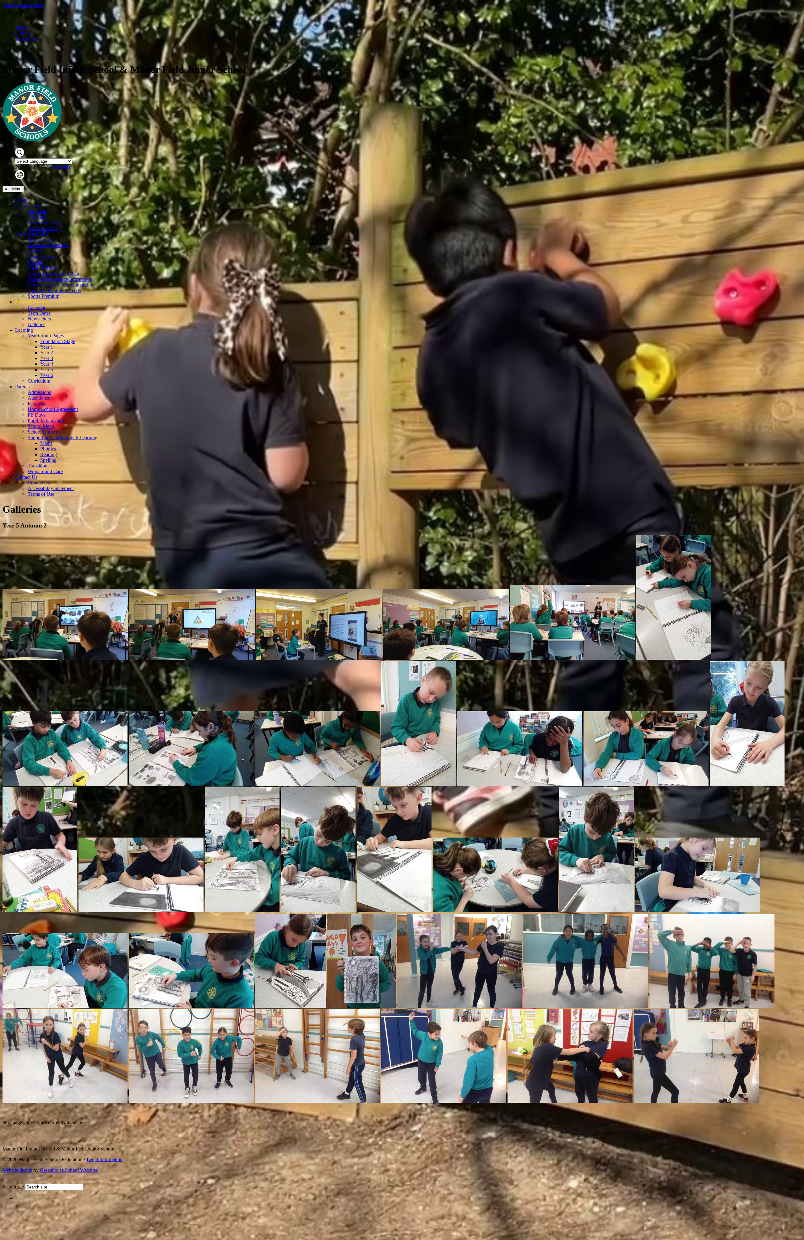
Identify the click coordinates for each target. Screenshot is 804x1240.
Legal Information (104, 1159)
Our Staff (37, 217)
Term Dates (26, 38)
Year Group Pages (46, 335)
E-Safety (36, 403)
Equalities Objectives (48, 245)
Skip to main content (23, 5)
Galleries (36, 324)
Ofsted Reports (42, 256)
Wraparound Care (45, 471)
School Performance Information (60, 279)
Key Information (31, 234)
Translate (62, 167)
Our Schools (27, 205)
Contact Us (26, 477)
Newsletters (39, 318)
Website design (17, 1170)
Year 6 (46, 375)
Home (21, 200)
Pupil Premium (42, 267)
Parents (22, 386)
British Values (41, 239)
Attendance (39, 398)
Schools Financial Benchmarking (60, 284)
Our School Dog (44, 222)
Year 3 (46, 358)
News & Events (31, 301)
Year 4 (46, 364)
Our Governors (43, 228)
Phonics (48, 448)
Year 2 (46, 352)
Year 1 (46, 347)
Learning (24, 330)
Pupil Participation (46, 420)
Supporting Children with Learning (62, 437)
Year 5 (46, 369)
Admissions (39, 392)
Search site (13, 1186)
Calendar (24, 33)
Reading (48, 454)
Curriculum (39, 381)
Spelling (48, 460)
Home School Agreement (53, 409)
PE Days (36, 415)
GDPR (34, 251)
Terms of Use (41, 494)
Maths (46, 443)
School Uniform (44, 431)
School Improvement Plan (53, 273)
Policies (35, 262)
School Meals (41, 426)
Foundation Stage (57, 341)
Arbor (21, 27)
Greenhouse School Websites (69, 1170)
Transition (37, 465)
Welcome (37, 211)
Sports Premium (43, 296)
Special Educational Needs (54, 290)
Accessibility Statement (51, 488)
